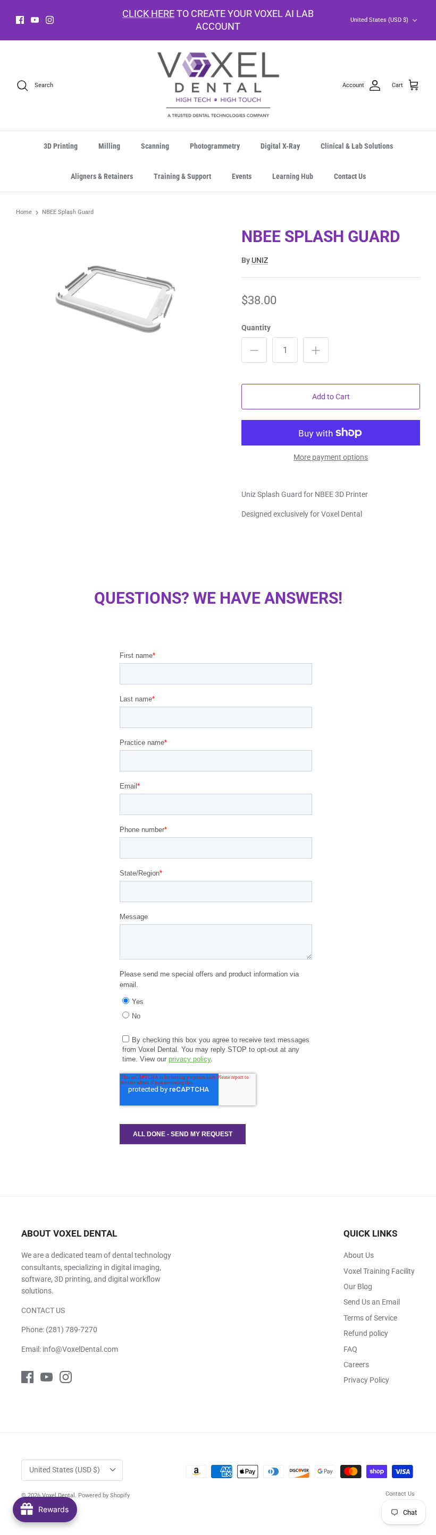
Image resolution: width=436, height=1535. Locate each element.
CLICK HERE (148, 13)
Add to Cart (331, 396)
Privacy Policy (366, 1380)
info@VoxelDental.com (80, 1349)
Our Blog (357, 1286)
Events (241, 176)
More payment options (331, 457)
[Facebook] (20, 20)
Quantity (256, 327)
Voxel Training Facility (379, 1271)
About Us (358, 1255)
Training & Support (182, 176)
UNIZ (259, 260)
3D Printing (61, 146)
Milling (109, 146)
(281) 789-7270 (71, 1329)
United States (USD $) (379, 19)
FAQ (350, 1349)
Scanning (155, 146)
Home (24, 212)
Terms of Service (370, 1318)
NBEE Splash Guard (68, 212)
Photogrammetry (215, 146)
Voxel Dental (58, 1495)
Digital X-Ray (280, 146)
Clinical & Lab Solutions (357, 146)
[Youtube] (35, 20)
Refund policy (365, 1333)
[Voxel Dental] (218, 86)
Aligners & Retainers (102, 176)
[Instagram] (50, 20)
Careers (356, 1364)
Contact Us (350, 176)
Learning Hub (292, 176)
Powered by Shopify (104, 1495)
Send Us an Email (371, 1302)
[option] (117, 291)
